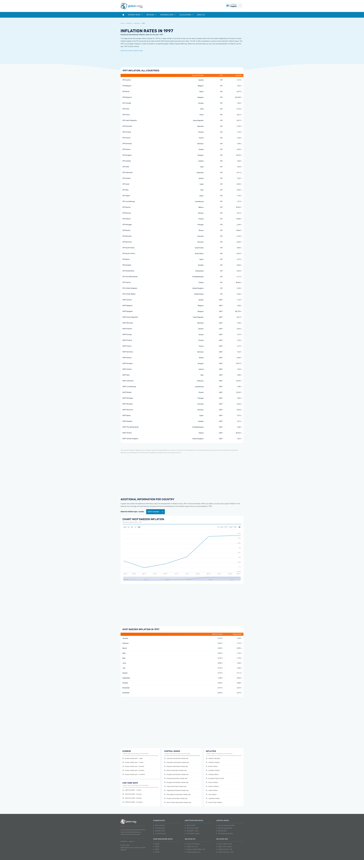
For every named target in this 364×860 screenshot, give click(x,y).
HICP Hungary (127, 363)
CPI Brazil (125, 91)
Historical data (167, 15)
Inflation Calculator (214, 758)
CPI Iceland (126, 161)
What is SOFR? (191, 825)
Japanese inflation (214, 798)
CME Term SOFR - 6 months (133, 798)
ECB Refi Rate (222, 831)
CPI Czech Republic (129, 120)
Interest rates (134, 15)
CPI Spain (126, 259)
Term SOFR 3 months (193, 833)
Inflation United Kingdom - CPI (196, 849)
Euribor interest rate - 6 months (134, 770)
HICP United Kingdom (130, 438)
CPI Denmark (127, 126)
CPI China (126, 115)
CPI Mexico (126, 207)
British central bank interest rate (176, 770)
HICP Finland (127, 340)
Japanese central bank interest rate (177, 790)
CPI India (125, 167)
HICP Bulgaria (127, 311)
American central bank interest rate (177, 758)
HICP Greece (127, 357)
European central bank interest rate (177, 782)
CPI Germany (127, 143)
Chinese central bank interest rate (177, 778)
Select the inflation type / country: (132, 512)
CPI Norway (126, 213)
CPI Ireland (126, 178)
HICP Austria (127, 300)
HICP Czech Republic (130, 317)
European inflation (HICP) (216, 778)
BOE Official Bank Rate (225, 828)
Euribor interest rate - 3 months (134, 766)
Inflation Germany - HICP (226, 852)
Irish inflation (212, 794)
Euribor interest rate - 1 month (134, 762)
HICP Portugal (127, 398)
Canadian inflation (214, 770)
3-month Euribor (160, 831)
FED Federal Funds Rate (225, 833)
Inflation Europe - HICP (225, 849)
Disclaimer (124, 841)
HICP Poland (127, 392)
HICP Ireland (127, 369)
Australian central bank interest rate (178, 762)
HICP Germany (127, 352)
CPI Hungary (127, 155)
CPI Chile (125, 109)
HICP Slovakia (127, 404)
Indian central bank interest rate (176, 786)
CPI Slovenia (127, 242)
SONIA (157, 849)
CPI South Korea (128, 248)
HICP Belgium (127, 305)
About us (201, 15)
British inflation (213, 766)
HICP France (127, 346)
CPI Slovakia (126, 236)
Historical (137, 23)
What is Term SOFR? (193, 828)
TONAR (157, 852)
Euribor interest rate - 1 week (134, 758)
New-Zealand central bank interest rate (179, 794)
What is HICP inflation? (225, 846)
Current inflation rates (225, 844)
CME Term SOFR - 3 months (133, 794)
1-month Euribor (160, 828)
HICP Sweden (127, 421)
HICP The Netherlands (130, 427)
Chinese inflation (213, 774)
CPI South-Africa (128, 253)
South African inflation (215, 802)
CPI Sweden (126, 265)
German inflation (213, 786)
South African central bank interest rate (179, 802)
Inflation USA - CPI (192, 846)
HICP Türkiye (127, 433)
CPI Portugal (127, 224)
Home (122, 23)
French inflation (213, 782)
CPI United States (128, 294)
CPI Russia (126, 230)
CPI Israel (125, 184)
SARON (157, 844)
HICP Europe (127, 334)
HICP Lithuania (127, 381)
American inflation (214, 762)
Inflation (150, 15)
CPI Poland (126, 219)
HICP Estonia (127, 329)
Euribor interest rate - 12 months (135, 774)
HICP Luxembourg (129, 386)
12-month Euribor (160, 833)
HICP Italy (126, 375)
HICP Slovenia (127, 410)
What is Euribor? (160, 825)
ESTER (157, 846)
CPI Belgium (126, 86)
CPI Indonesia (127, 172)
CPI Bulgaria (127, 97)
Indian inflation (213, 790)
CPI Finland (126, 132)
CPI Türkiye (126, 282)
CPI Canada (126, 103)
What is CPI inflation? (193, 844)
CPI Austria (126, 80)
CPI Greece (126, 149)
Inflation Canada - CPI (193, 852)
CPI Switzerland (128, 271)
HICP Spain (126, 415)
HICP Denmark (127, 323)
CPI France (126, 138)
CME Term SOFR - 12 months (133, 802)
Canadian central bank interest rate (177, 774)
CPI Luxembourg (128, 201)
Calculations (185, 15)
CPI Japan (126, 196)
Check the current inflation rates (132, 50)
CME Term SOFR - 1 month (133, 790)
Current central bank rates (226, 825)
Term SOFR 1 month (193, 831)
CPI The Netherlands (130, 276)
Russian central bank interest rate (177, 798)
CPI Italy (125, 190)
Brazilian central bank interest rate (177, 766)
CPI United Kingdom (129, 288)
